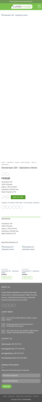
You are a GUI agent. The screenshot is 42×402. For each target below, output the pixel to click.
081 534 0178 (19, 353)
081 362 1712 (16, 344)
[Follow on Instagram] (6, 305)
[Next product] (3, 174)
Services (11, 396)
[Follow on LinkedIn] (13, 305)
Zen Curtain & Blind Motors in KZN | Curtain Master (22, 319)
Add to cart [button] (6, 277)
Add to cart (18, 197)
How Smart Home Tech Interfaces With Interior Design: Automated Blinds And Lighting (22, 331)
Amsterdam (5, 164)
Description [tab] (5, 219)
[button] (2, 6)
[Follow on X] (10, 305)
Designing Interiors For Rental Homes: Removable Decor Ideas (20, 325)
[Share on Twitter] (10, 207)
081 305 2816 (22, 358)
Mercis (34, 162)
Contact (36, 396)
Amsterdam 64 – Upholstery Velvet (30, 272)
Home (3, 162)
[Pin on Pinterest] (17, 207)
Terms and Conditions (24, 396)
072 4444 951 (20, 349)
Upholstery (10, 162)
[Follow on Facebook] (3, 305)
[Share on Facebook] (6, 207)
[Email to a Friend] (13, 207)
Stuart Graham (25, 162)
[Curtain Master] (21, 6)
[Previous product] (7, 174)
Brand (17, 162)
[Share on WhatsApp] (3, 207)
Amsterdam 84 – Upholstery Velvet (10, 272)
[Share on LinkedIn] (20, 207)
